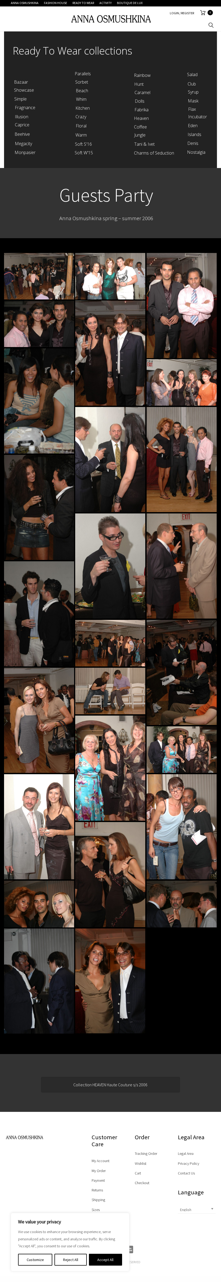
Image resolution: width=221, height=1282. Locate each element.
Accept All (105, 1259)
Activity (105, 3)
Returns (97, 1190)
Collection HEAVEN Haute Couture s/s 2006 (110, 1084)
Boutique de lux (130, 3)
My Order (99, 1170)
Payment (98, 1180)
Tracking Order (146, 1153)
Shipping (98, 1199)
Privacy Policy (188, 1163)
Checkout (142, 1182)
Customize (35, 1259)
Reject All (70, 1259)
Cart (138, 1173)
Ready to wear (83, 3)
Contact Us (186, 1173)
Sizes (96, 1209)
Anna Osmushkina (25, 3)
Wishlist (140, 1163)
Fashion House (55, 3)
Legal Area (186, 1153)
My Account (100, 1160)
